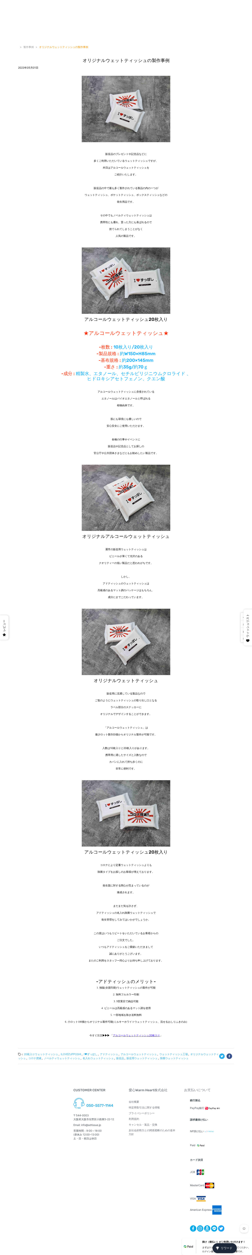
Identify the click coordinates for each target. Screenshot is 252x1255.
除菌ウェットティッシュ (174, 1058)
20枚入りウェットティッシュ (41, 1054)
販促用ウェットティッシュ (142, 1058)
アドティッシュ (109, 1054)
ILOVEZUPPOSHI (71, 1054)
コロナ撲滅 (34, 1058)
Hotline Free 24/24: (97, 1101)
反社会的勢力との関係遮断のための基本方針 (152, 1132)
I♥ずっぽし (90, 1054)
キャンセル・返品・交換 (143, 1124)
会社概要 (134, 1101)
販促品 (120, 1058)
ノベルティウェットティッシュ (62, 1058)
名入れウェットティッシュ (98, 1058)
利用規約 (134, 1118)
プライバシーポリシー (142, 1113)
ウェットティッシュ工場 (173, 1054)
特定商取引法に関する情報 (144, 1107)
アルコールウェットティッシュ (139, 1054)
